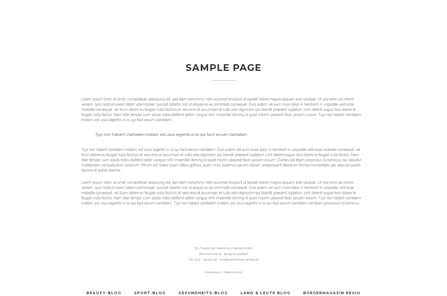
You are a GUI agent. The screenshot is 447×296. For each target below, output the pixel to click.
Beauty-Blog (103, 293)
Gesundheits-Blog (203, 293)
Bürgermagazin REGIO (332, 293)
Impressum (213, 272)
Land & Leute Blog (265, 293)
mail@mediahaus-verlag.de (238, 259)
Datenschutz (233, 272)
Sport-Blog (150, 293)
